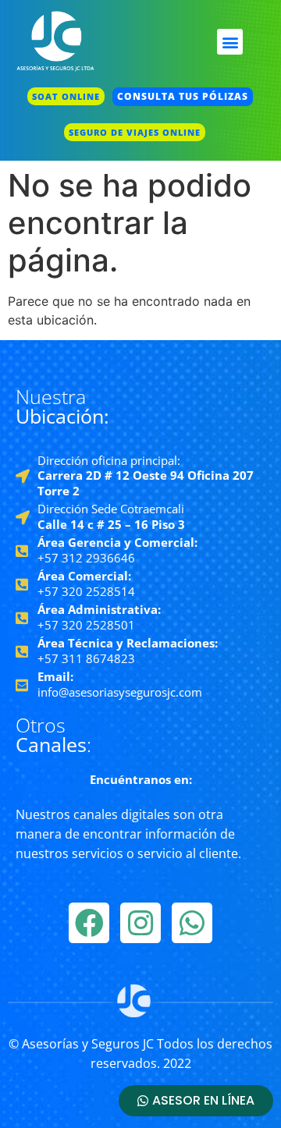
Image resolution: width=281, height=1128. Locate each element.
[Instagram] (140, 923)
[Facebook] (89, 923)
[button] (230, 42)
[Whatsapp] (192, 923)
